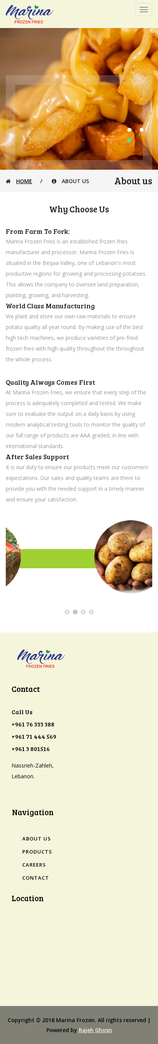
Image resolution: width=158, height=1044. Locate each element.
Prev (9, 578)
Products (37, 851)
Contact (35, 877)
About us (36, 838)
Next (149, 578)
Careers (34, 864)
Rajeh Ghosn (95, 1030)
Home (24, 181)
